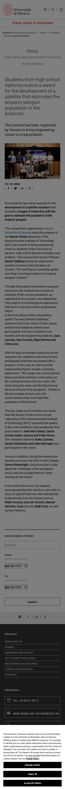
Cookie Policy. (32, 758)
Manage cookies (32, 764)
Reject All (32, 774)
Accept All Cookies (32, 783)
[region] (32, 757)
